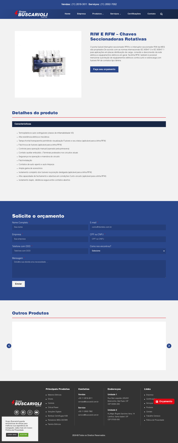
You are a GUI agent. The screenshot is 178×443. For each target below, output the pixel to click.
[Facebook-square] (23, 412)
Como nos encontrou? (100, 246)
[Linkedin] (16, 412)
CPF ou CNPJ (97, 235)
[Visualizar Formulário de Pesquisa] (161, 14)
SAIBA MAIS (12, 435)
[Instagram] (29, 412)
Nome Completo (20, 223)
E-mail (93, 223)
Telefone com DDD (21, 246)
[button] (89, 124)
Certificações (134, 14)
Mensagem (17, 258)
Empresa (81, 14)
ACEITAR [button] (23, 435)
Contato (151, 14)
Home (67, 14)
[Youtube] (36, 412)
